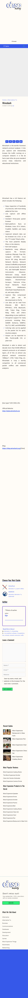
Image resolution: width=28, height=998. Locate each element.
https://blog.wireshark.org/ (11, 448)
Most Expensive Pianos (10, 803)
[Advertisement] (14, 973)
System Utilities (20, 588)
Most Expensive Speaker (10, 793)
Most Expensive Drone (10, 796)
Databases (5, 929)
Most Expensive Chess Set (11, 812)
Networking (15, 631)
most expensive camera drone (12, 781)
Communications (7, 926)
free (3, 635)
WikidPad (11, 586)
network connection (15, 635)
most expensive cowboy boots (12, 772)
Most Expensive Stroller (10, 800)
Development (6, 932)
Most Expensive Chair (19, 745)
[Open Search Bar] (24, 46)
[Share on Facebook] (10, 141)
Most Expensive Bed (9, 806)
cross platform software (10, 633)
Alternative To (12, 100)
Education (5, 935)
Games (4, 938)
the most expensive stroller (11, 775)
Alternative (11, 594)
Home (4, 100)
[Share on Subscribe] (21, 141)
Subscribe (10, 903)
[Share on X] (14, 141)
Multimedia (11, 596)
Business (5, 923)
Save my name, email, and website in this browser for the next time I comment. (14, 681)
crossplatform (20, 633)
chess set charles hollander (11, 778)
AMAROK (11, 592)
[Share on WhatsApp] (17, 141)
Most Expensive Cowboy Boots (12, 809)
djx (6, 615)
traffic (22, 635)
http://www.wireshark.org (11, 411)
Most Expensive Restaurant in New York (18, 733)
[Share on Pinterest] (7, 141)
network (7, 635)
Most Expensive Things (9, 941)
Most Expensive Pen (19, 739)
